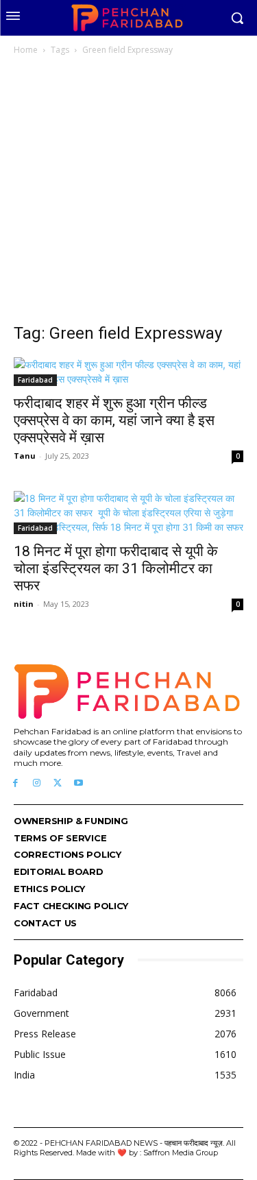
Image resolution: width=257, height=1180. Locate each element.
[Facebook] (15, 783)
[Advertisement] (128, 193)
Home (26, 50)
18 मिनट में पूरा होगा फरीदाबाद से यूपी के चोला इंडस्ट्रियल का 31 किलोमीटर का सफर (116, 568)
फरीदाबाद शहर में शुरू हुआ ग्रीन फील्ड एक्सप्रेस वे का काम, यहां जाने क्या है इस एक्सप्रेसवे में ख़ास (114, 420)
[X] (58, 783)
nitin (24, 604)
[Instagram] (36, 783)
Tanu (25, 455)
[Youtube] (78, 783)
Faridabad (35, 380)
